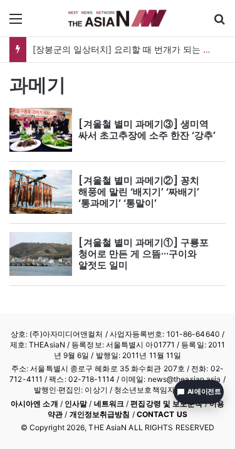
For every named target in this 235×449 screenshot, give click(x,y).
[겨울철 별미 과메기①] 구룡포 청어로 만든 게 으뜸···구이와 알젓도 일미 (143, 254)
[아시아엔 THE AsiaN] (118, 18)
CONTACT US (162, 414)
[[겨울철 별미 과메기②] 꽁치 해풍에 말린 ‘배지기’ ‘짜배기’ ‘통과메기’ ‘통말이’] (40, 192)
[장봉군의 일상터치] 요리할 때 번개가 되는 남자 (127, 49)
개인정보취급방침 (100, 414)
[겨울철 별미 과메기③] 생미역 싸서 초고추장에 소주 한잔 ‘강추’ (147, 129)
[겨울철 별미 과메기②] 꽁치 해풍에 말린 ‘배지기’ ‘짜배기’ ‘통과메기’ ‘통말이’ (138, 191)
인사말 (76, 403)
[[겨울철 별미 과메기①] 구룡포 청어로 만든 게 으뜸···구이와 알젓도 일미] (40, 254)
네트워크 (109, 403)
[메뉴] (15, 23)
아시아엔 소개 (34, 403)
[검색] (219, 23)
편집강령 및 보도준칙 (166, 403)
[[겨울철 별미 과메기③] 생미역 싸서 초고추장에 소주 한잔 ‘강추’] (40, 130)
